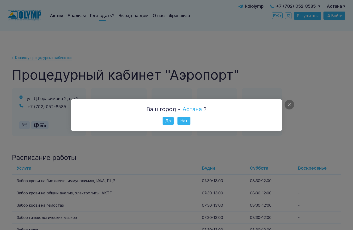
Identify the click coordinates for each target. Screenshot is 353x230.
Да (168, 120)
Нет (184, 120)
